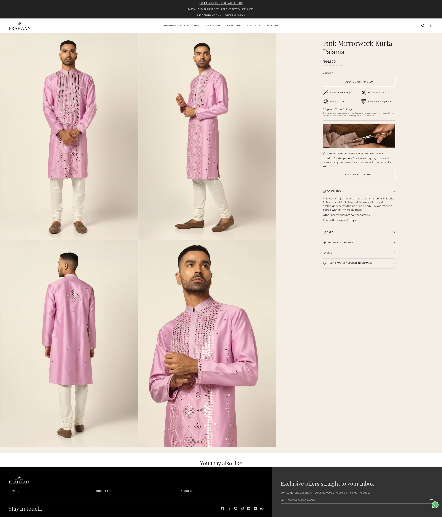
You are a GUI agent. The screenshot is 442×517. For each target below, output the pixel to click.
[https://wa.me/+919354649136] (261, 508)
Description (335, 191)
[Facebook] (222, 508)
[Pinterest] (235, 508)
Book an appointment (359, 174)
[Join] (430, 499)
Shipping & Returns (340, 242)
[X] (229, 508)
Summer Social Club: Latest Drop (221, 3)
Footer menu (103, 491)
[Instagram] (242, 508)
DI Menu (14, 491)
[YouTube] (255, 508)
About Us (187, 491)
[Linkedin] (248, 508)
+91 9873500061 (366, 115)
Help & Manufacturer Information (350, 262)
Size (329, 252)
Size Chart (328, 72)
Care (330, 232)
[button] (197, 25)
